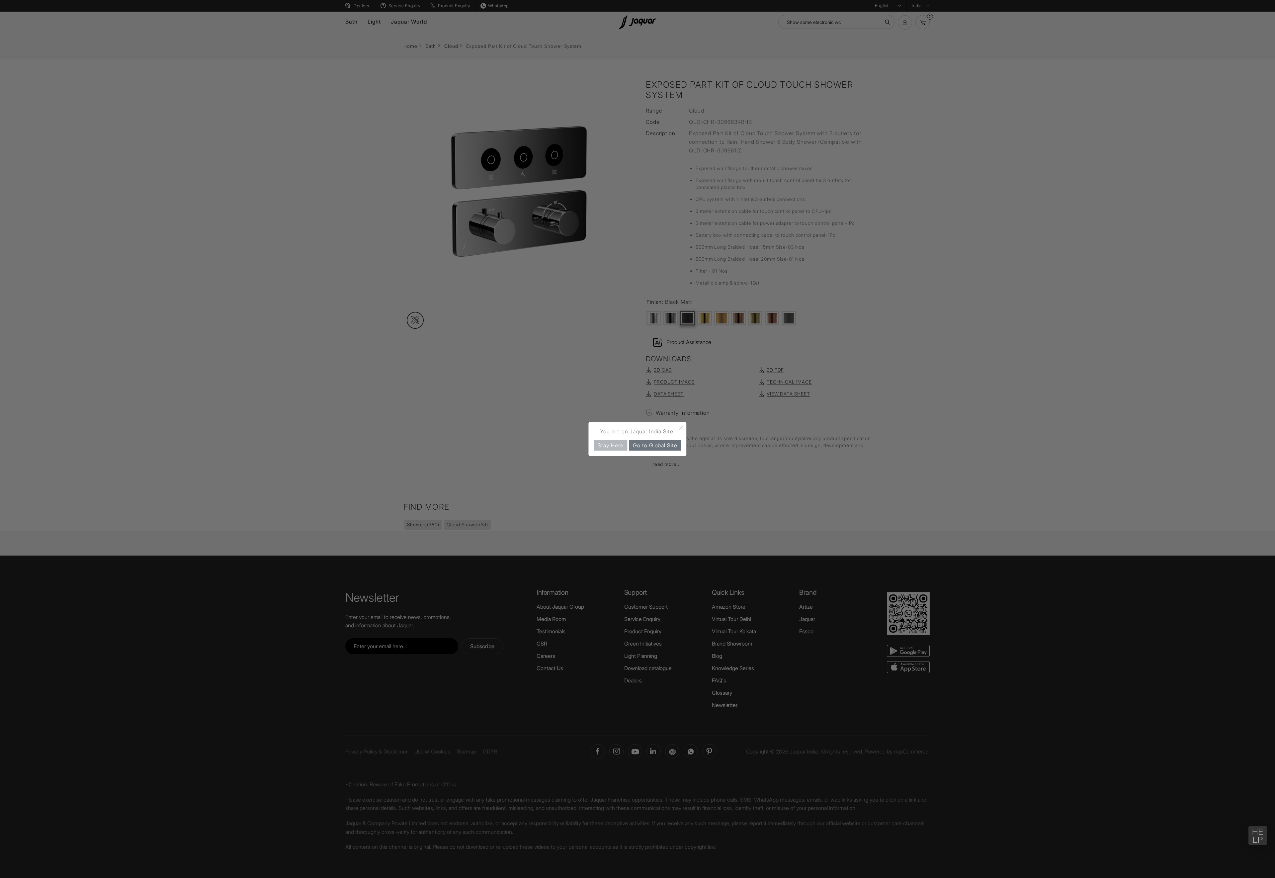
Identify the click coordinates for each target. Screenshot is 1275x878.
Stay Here (610, 445)
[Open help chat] (1257, 835)
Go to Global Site (655, 445)
